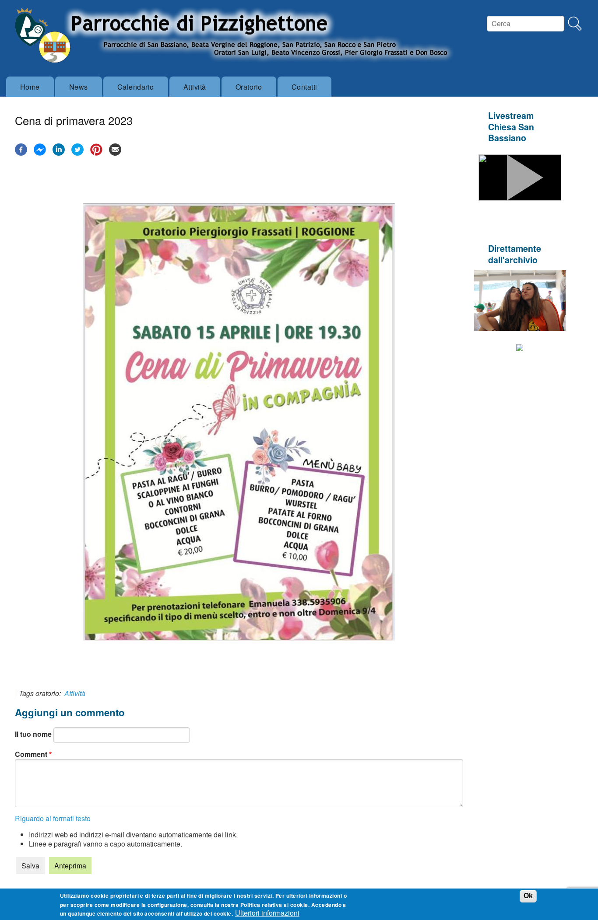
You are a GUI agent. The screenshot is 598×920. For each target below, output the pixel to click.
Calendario (135, 87)
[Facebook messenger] (40, 153)
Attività (194, 87)
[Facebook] (21, 153)
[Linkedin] (59, 153)
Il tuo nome (33, 734)
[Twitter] (77, 153)
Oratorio (249, 87)
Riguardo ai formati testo (53, 818)
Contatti (304, 87)
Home (30, 87)
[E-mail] (115, 153)
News (78, 87)
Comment (31, 754)
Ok (528, 895)
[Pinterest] (96, 153)
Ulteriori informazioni (267, 913)
